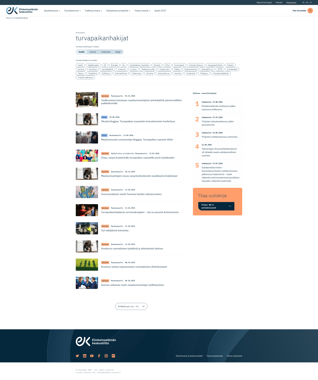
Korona (81, 69)
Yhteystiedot (291, 2)
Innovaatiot (179, 65)
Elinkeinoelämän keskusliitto (22, 10)
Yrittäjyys (204, 73)
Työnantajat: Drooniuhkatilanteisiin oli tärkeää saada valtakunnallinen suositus (219, 152)
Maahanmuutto (148, 69)
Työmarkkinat (121, 73)
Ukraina (149, 73)
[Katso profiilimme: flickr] (113, 356)
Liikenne (121, 69)
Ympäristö (190, 73)
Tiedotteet (106, 52)
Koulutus (93, 69)
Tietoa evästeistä (234, 356)
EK (105, 65)
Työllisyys (106, 73)
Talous (80, 73)
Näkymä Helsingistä (264, 2)
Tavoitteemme (71, 10)
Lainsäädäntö (107, 69)
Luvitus (133, 69)
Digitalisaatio (93, 65)
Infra (167, 65)
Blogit (118, 52)
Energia (114, 65)
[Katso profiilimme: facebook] (99, 356)
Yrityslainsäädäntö (221, 73)
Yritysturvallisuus (85, 77)
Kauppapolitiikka (215, 65)
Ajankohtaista (51, 10)
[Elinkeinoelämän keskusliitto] (96, 341)
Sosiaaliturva (207, 69)
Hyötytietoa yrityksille (117, 10)
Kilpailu (230, 65)
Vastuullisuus (164, 73)
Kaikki (82, 52)
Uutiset (93, 52)
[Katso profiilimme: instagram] (106, 356)
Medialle (279, 2)
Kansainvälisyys (196, 65)
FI (303, 2)
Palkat (177, 69)
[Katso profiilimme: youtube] (92, 356)
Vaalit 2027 (160, 10)
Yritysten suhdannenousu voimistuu (220, 136)
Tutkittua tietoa (92, 10)
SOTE (220, 69)
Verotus (177, 73)
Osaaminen (164, 69)
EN (307, 2)
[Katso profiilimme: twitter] (77, 356)
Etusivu (9, 18)
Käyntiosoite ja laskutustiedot (189, 356)
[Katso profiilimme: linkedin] (84, 356)
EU (123, 65)
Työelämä (92, 73)
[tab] (81, 52)
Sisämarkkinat (190, 69)
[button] (310, 10)
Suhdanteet (232, 69)
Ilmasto (157, 65)
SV (311, 2)
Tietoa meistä (141, 10)
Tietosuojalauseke (214, 356)
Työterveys (136, 73)
